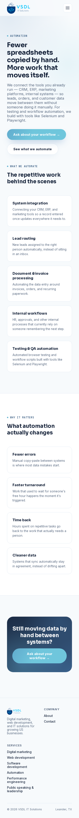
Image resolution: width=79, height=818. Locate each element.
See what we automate (32, 149)
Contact (49, 721)
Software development (17, 765)
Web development (21, 757)
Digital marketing (19, 752)
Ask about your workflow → (36, 134)
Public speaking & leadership (20, 789)
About (48, 716)
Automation (15, 772)
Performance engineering (17, 780)
